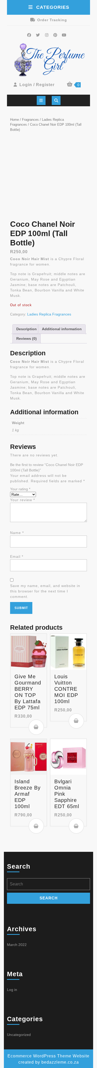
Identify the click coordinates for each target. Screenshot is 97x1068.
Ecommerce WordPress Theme (39, 1056)
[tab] (41, 100)
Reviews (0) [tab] (26, 338)
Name (17, 533)
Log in (12, 990)
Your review (22, 500)
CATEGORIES (52, 7)
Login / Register (37, 84)
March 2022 (17, 945)
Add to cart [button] (36, 727)
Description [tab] (26, 329)
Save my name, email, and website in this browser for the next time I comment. (45, 591)
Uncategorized (19, 1035)
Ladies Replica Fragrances (49, 314)
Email (16, 556)
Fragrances (30, 120)
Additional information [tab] (62, 329)
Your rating (20, 489)
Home (14, 120)
